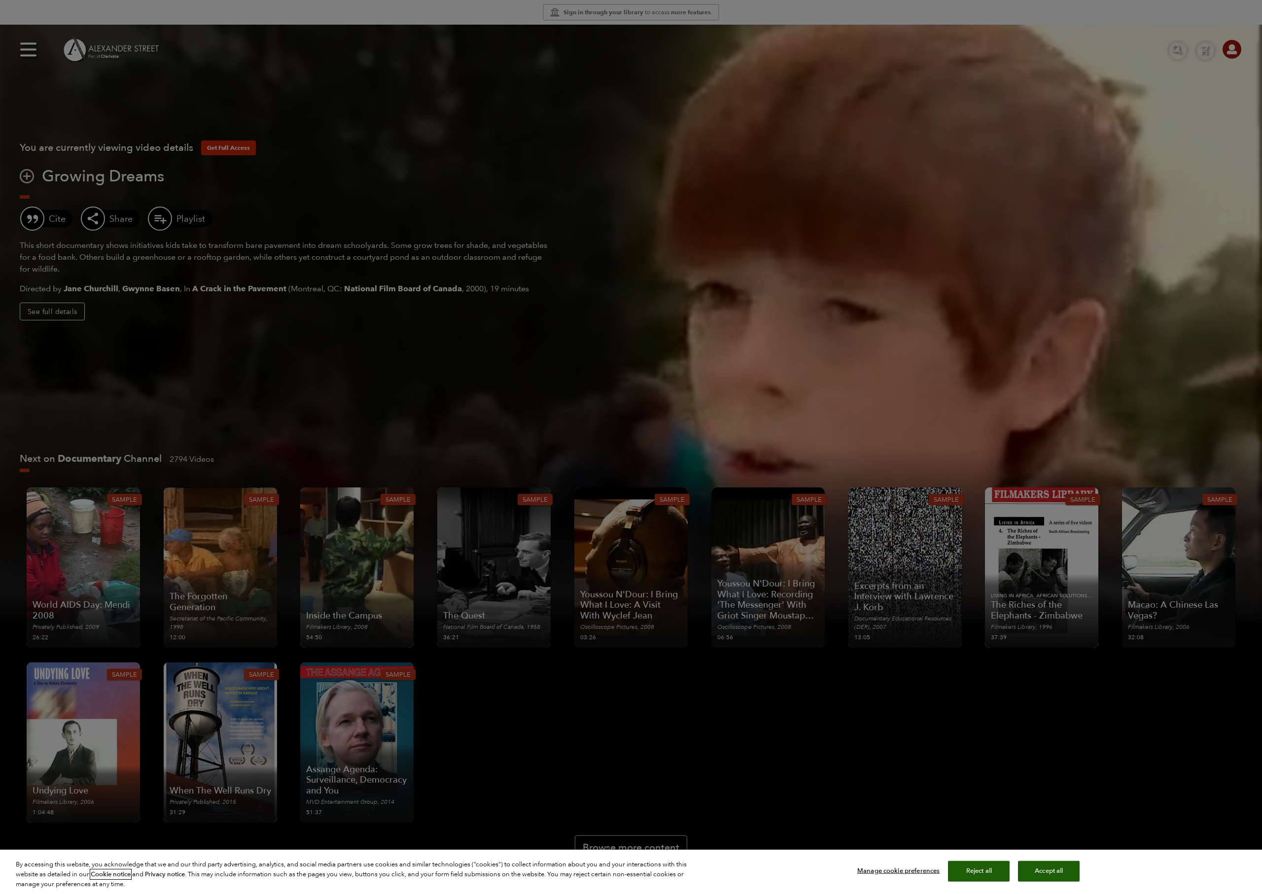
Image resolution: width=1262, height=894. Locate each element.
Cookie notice (111, 874)
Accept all (1049, 870)
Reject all (979, 870)
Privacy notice (165, 874)
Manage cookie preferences (898, 870)
